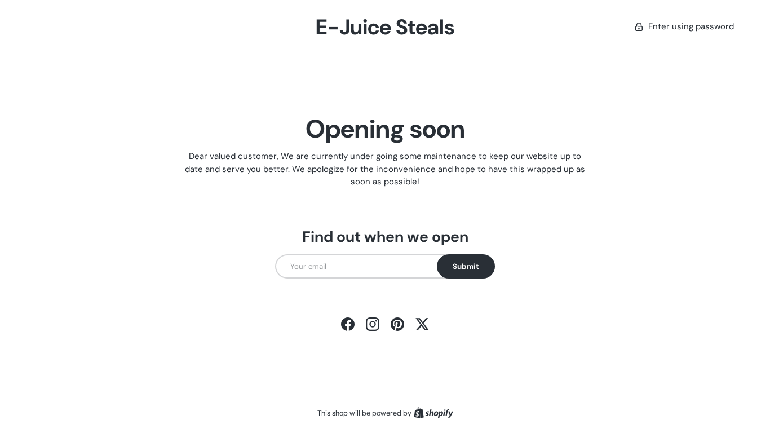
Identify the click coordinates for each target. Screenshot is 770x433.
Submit (466, 266)
